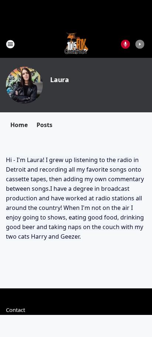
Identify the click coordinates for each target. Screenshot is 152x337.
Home (19, 125)
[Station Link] (76, 44)
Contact (15, 309)
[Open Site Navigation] (10, 44)
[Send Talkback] (125, 44)
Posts (44, 125)
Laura (59, 79)
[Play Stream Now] (139, 44)
